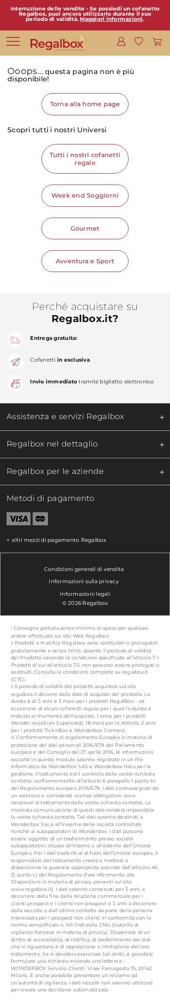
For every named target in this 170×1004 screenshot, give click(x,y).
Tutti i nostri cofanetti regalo (85, 159)
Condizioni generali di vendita (84, 569)
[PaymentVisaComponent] (15, 520)
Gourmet (85, 228)
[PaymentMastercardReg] (40, 520)
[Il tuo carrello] (157, 41)
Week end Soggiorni (85, 195)
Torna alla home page (85, 104)
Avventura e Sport (85, 261)
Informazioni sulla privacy (84, 581)
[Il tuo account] (121, 41)
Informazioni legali (85, 594)
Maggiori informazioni (111, 19)
